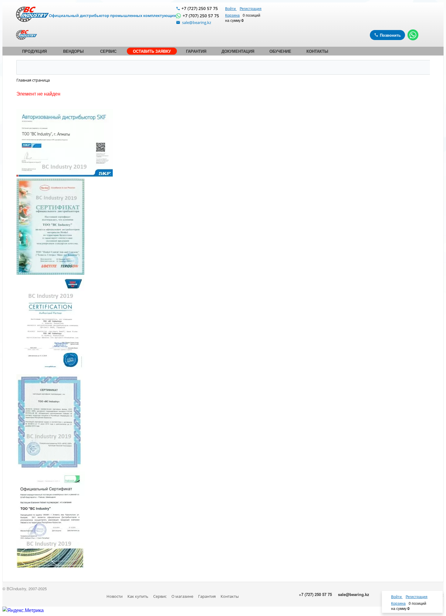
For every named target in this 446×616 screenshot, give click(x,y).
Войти (231, 8)
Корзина (232, 15)
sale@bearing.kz (353, 594)
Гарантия (207, 596)
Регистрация (251, 8)
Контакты (230, 596)
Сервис (160, 596)
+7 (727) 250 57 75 (199, 8)
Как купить (137, 596)
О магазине (182, 596)
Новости (114, 596)
